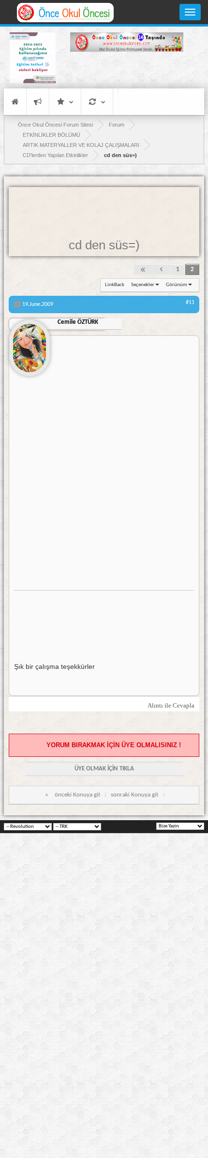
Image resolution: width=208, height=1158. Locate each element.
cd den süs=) (104, 245)
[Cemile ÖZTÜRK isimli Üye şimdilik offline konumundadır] (29, 344)
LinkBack (114, 285)
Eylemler (97, 102)
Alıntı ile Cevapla (171, 705)
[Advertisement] (126, 71)
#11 (190, 302)
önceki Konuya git (77, 795)
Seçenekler (142, 285)
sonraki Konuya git (134, 795)
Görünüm (176, 285)
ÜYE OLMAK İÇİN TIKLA (104, 769)
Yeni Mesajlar (37, 102)
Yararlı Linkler (65, 102)
